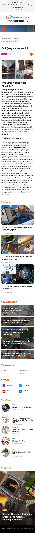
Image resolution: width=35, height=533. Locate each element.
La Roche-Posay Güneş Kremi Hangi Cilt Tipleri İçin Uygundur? (22, 420)
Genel (5, 222)
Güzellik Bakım (16, 416)
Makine (16, 39)
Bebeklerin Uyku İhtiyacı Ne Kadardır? (22, 430)
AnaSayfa (7, 39)
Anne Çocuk (15, 427)
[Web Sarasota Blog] (17, 18)
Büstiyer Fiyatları (18, 441)
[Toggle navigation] (3, 29)
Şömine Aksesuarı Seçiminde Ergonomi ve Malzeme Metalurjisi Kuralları (17, 517)
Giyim (13, 438)
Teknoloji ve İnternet (23, 372)
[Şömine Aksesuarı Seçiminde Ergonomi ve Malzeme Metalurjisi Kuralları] (17, 498)
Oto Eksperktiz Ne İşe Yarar (22, 407)
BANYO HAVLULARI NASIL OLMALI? (22, 453)
